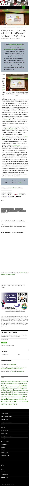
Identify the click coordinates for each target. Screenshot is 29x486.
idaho (23, 390)
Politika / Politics (5, 444)
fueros (15, 388)
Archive (20, 182)
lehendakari (5, 212)
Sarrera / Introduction (6, 422)
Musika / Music (4, 433)
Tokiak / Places (4, 438)
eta (11, 386)
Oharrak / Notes (4, 419)
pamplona (20, 396)
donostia (4, 386)
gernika (19, 388)
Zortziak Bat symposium (15, 44)
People (20, 27)
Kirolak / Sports (4, 430)
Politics (25, 27)
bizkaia (8, 383)
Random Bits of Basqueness (17, 371)
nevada (18, 394)
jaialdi (27, 390)
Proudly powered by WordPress (7, 484)
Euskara (16, 27)
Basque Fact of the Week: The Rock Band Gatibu (13, 219)
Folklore (3, 427)
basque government (18, 381)
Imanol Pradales (13, 187)
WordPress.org (4, 477)
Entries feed (3, 472)
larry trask (19, 392)
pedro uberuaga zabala (13, 399)
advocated (7, 119)
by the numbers (16, 383)
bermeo (24, 381)
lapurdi (15, 392)
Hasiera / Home (4, 413)
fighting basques (6, 388)
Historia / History (5, 441)
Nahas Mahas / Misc (5, 455)
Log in (2, 469)
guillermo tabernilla (8, 390)
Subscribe (4, 342)
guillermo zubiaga (18, 390)
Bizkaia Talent (16, 145)
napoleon (15, 394)
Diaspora (25, 383)
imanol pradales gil (12, 210)
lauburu (22, 392)
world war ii (12, 404)
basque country (11, 381)
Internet (3, 450)
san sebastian (19, 401)
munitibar (5, 394)
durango (9, 386)
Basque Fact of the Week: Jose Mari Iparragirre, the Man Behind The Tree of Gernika (14, 367)
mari (25, 392)
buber (10, 38)
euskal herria (16, 386)
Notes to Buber (12, 364)
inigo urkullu (22, 210)
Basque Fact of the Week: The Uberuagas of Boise (13, 225)
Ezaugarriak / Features (6, 416)
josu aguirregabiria (7, 392)
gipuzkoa (24, 388)
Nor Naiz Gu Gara (23, 394)
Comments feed (4, 474)
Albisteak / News (4, 452)
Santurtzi (3, 88)
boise (11, 383)
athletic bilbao (4, 381)
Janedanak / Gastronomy (7, 436)
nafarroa (10, 394)
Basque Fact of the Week (7, 27)
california (21, 383)
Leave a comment (16, 38)
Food (13, 388)
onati (17, 396)
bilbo (4, 383)
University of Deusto (10, 128)
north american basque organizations (8, 396)
